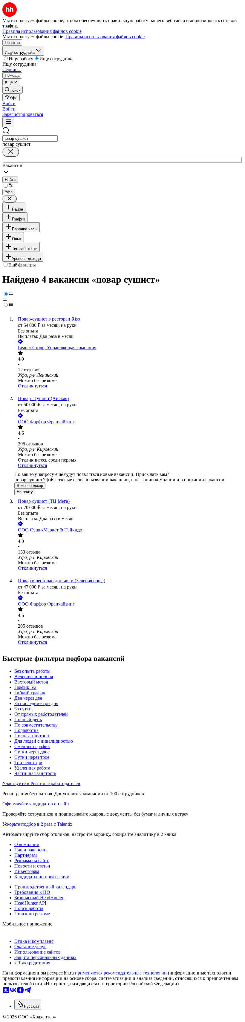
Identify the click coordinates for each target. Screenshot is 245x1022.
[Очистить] (10, 152)
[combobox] (30, 138)
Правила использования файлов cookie (105, 36)
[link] (12, 90)
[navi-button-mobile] (8, 122)
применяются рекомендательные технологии (121, 972)
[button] (9, 103)
